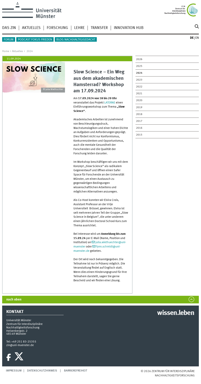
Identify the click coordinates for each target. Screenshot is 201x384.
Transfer (99, 28)
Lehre (79, 28)
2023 (139, 79)
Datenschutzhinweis (42, 370)
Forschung (57, 28)
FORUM (9, 39)
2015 (139, 134)
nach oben (13, 299)
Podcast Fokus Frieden (35, 39)
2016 (139, 128)
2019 (139, 107)
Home (5, 51)
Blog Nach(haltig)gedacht (75, 39)
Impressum (14, 370)
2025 (139, 66)
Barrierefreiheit (75, 370)
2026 (139, 59)
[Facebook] (8, 357)
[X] (19, 357)
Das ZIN (9, 28)
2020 (139, 100)
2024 (29, 51)
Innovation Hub (128, 28)
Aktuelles (31, 28)
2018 (139, 114)
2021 (139, 93)
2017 (139, 121)
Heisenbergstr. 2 (16, 331)
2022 (139, 86)
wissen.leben (175, 313)
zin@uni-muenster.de (20, 345)
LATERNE (109, 102)
